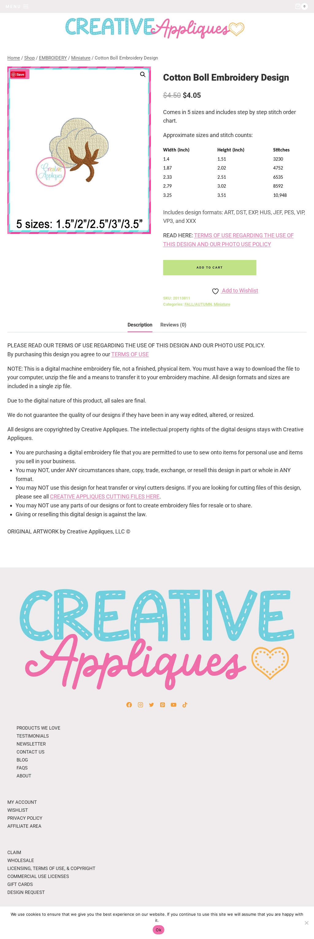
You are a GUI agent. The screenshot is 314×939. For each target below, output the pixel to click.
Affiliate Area (24, 826)
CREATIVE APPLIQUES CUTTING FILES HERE (104, 496)
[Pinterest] (162, 704)
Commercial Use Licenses (38, 876)
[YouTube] (173, 704)
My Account (22, 802)
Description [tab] (140, 325)
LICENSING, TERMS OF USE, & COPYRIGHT (51, 868)
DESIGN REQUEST (26, 892)
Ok (158, 929)
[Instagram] (140, 704)
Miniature (222, 304)
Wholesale (20, 860)
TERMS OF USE (130, 354)
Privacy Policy (24, 818)
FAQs (22, 768)
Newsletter (31, 744)
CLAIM (14, 852)
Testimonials (33, 736)
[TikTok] (184, 704)
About (24, 776)
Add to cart (210, 267)
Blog (22, 760)
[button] (142, 74)
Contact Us (30, 752)
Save (20, 74)
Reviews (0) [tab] (173, 325)
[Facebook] (129, 704)
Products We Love (38, 728)
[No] (306, 923)
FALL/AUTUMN (198, 304)
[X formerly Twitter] (151, 704)
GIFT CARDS (20, 884)
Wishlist (17, 810)
